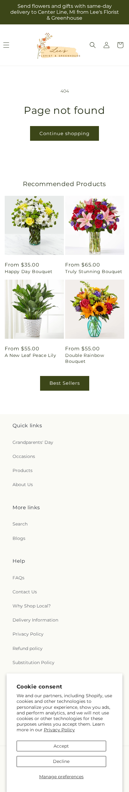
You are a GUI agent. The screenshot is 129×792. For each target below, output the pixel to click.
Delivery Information (35, 620)
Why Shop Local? (32, 606)
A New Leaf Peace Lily (30, 355)
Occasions (24, 456)
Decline (61, 761)
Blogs (19, 538)
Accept (61, 746)
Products (23, 470)
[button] (93, 45)
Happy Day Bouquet (28, 271)
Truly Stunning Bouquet (93, 271)
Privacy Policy (59, 730)
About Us (23, 484)
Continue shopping (64, 133)
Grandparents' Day (33, 442)
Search (20, 524)
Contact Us (25, 592)
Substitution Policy (33, 662)
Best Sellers (64, 383)
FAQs (18, 578)
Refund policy (28, 648)
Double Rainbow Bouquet (84, 358)
